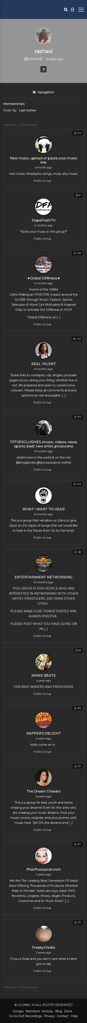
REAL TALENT (43, 364)
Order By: (10, 110)
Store (68, 1011)
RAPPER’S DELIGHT (43, 733)
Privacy (49, 1016)
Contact (63, 1016)
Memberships (14, 103)
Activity (47, 1011)
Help (74, 1016)
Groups (18, 1011)
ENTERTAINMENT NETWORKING (43, 577)
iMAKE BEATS (43, 676)
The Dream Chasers (44, 791)
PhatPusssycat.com (43, 869)
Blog (58, 1011)
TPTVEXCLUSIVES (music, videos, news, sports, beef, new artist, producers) (43, 444)
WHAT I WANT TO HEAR (43, 509)
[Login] (72, 9)
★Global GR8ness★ (43, 278)
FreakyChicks (43, 948)
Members (33, 1011)
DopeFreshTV (43, 220)
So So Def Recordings (25, 1016)
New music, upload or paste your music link (43, 160)
